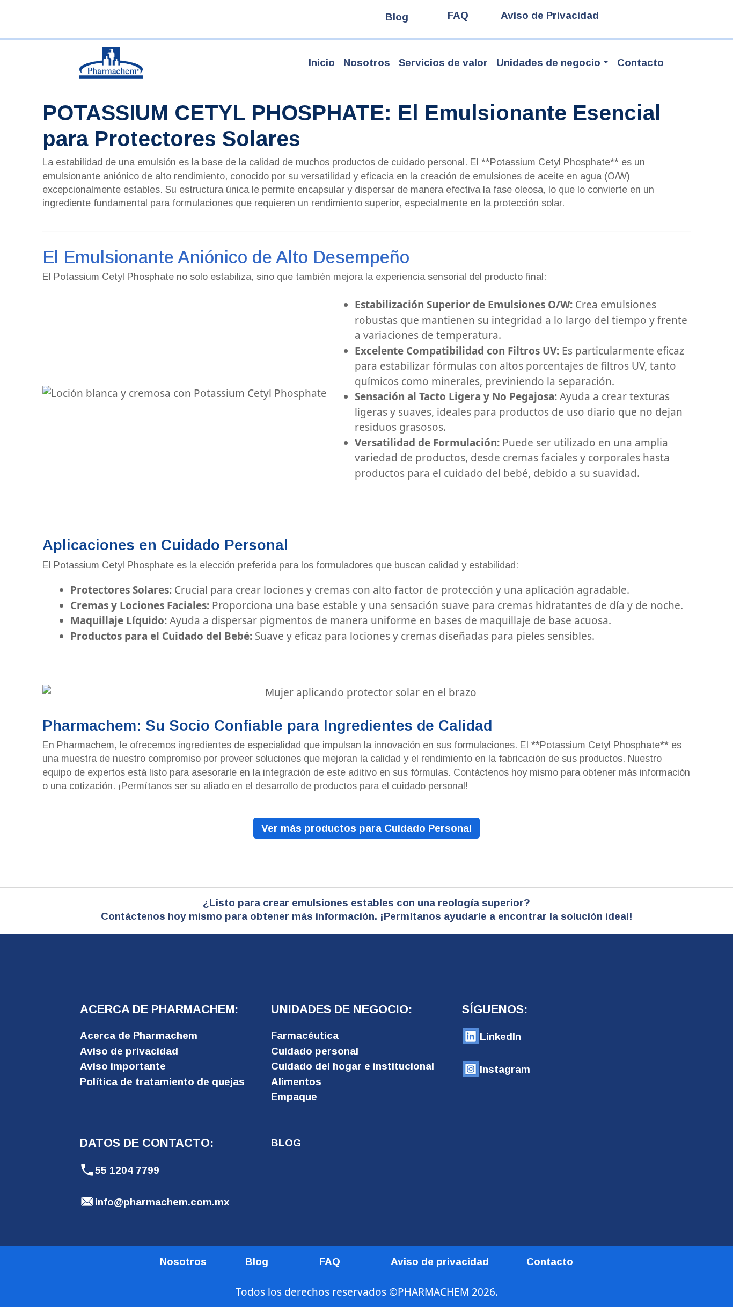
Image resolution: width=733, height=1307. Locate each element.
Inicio (322, 62)
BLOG (286, 1143)
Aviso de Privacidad (550, 15)
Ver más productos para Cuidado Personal (366, 828)
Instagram (505, 1069)
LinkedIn (500, 1036)
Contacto (640, 62)
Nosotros (366, 62)
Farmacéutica (305, 1035)
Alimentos (296, 1081)
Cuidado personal (314, 1051)
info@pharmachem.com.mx (162, 1202)
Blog (396, 17)
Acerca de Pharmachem (138, 1035)
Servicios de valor (443, 62)
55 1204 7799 (127, 1170)
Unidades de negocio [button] (548, 62)
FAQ (458, 15)
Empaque (294, 1096)
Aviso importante (123, 1066)
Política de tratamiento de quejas (162, 1081)
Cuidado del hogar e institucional (352, 1066)
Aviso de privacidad (129, 1051)
